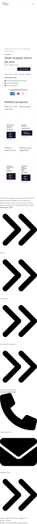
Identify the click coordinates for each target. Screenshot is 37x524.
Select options (27, 133)
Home (6, 49)
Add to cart (23, 69)
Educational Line (14, 49)
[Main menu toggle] (33, 4)
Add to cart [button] (10, 135)
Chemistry (23, 49)
